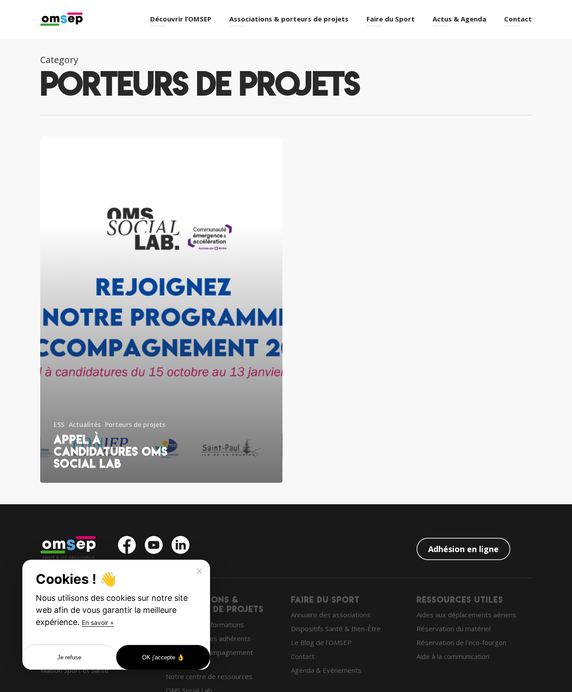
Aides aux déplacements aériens (466, 614)
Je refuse (69, 657)
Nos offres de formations (205, 624)
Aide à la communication (452, 656)
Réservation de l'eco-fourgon (461, 642)
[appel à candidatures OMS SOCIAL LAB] (161, 310)
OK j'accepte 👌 (163, 657)
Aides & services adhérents (208, 638)
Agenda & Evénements (326, 670)
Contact (303, 656)
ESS (59, 424)
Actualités (85, 424)
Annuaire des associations (330, 614)
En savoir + (98, 622)
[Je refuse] (198, 570)
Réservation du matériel (453, 628)
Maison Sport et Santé (74, 670)
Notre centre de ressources (209, 676)
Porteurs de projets (135, 424)
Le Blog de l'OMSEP (321, 642)
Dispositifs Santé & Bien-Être (336, 628)
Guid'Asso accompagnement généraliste (209, 657)
